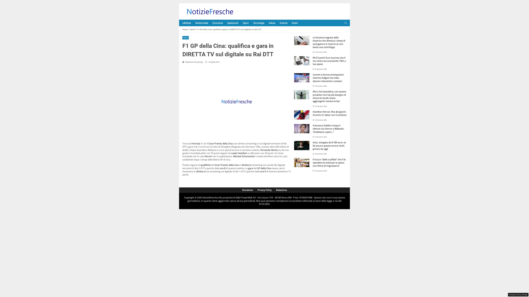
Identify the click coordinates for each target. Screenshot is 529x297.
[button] (345, 22)
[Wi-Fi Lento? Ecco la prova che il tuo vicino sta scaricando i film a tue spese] (301, 60)
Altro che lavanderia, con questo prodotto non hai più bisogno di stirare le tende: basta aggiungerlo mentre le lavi (329, 96)
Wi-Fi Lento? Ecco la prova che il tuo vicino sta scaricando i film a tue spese (329, 61)
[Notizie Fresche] (209, 11)
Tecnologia (258, 22)
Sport (246, 22)
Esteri (295, 22)
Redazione (281, 190)
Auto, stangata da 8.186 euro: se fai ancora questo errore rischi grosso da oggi (329, 145)
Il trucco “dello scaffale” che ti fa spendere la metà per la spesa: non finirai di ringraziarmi (329, 162)
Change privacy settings (518, 294)
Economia (218, 22)
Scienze (284, 22)
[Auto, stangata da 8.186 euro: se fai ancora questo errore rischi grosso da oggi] (301, 145)
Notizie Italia (201, 22)
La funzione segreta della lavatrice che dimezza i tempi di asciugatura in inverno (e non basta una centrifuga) (329, 42)
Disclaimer (247, 190)
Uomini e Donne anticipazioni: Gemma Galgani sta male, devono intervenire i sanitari (328, 78)
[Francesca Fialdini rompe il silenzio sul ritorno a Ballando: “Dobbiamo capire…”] (301, 128)
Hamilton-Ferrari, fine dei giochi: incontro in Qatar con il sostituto (330, 113)
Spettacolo (232, 22)
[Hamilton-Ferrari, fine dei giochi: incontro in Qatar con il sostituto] (301, 114)
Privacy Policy (265, 190)
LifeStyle (186, 22)
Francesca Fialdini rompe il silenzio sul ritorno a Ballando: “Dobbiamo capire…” (328, 129)
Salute (272, 22)
